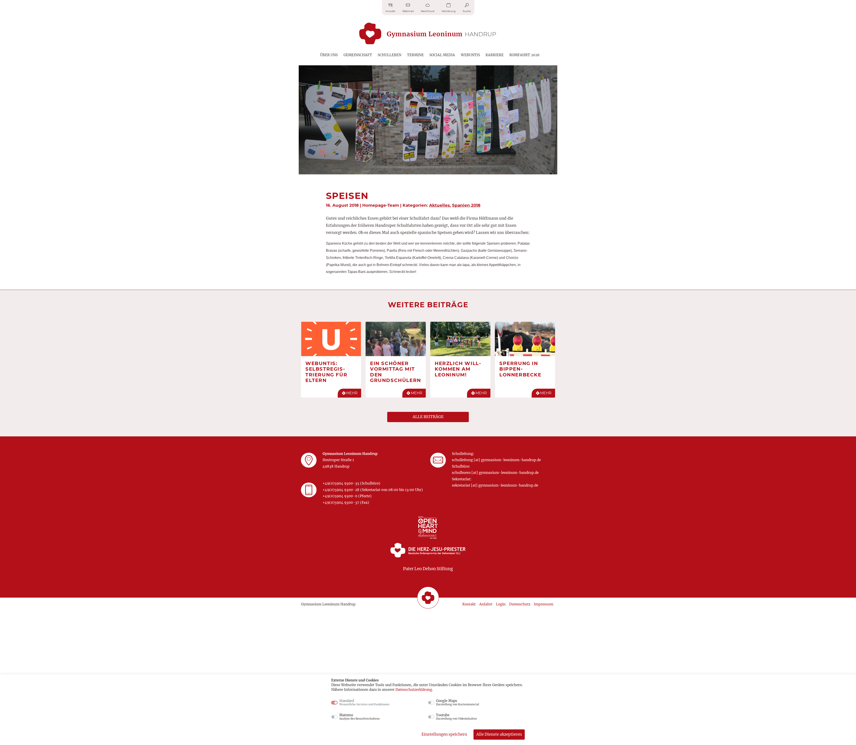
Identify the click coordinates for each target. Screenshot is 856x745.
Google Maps (457, 702)
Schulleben (389, 55)
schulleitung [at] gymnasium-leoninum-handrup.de (496, 460)
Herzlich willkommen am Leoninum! (458, 369)
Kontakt (469, 604)
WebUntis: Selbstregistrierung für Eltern (326, 371)
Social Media (442, 55)
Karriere (495, 55)
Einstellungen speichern (444, 734)
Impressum (543, 604)
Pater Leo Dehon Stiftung (428, 568)
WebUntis (470, 55)
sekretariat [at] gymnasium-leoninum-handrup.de (495, 485)
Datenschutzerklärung (413, 689)
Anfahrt (485, 604)
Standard (364, 702)
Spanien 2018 (466, 205)
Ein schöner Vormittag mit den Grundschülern (395, 371)
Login (501, 604)
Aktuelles (439, 205)
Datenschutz (519, 604)
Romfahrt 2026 (524, 55)
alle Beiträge (428, 416)
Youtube (456, 716)
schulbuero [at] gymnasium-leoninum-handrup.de (495, 473)
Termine (415, 55)
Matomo (359, 716)
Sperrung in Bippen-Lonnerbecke (520, 369)
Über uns (329, 55)
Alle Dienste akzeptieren (499, 734)
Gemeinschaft (358, 55)
